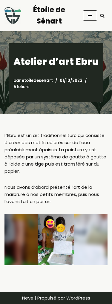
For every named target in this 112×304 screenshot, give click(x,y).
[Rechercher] (102, 15)
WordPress (78, 298)
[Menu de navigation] (90, 15)
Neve (27, 298)
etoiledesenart (37, 80)
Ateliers (21, 87)
